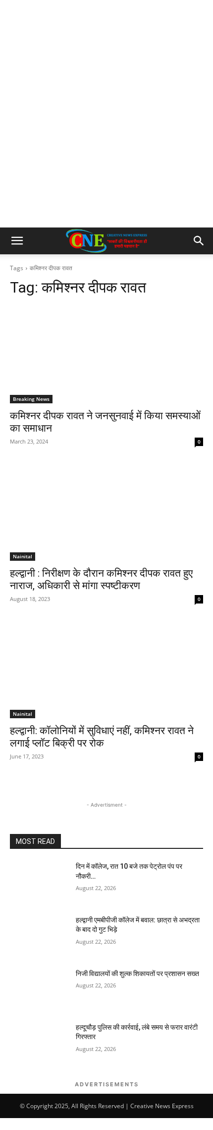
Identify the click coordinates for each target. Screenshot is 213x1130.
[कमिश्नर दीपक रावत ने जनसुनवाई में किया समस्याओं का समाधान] (106, 354)
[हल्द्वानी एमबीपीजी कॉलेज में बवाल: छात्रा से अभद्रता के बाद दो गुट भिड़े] (39, 935)
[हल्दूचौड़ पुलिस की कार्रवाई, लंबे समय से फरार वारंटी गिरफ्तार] (39, 1043)
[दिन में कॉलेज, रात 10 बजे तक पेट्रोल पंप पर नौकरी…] (39, 882)
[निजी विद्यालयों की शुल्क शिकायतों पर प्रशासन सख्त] (39, 989)
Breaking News (31, 398)
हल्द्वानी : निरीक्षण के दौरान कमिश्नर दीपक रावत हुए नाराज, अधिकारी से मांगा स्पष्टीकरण (101, 579)
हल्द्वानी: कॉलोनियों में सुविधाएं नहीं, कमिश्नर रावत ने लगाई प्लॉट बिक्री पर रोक (102, 737)
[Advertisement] (106, 116)
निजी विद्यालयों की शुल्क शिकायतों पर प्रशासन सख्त (137, 974)
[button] (17, 240)
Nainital (22, 556)
